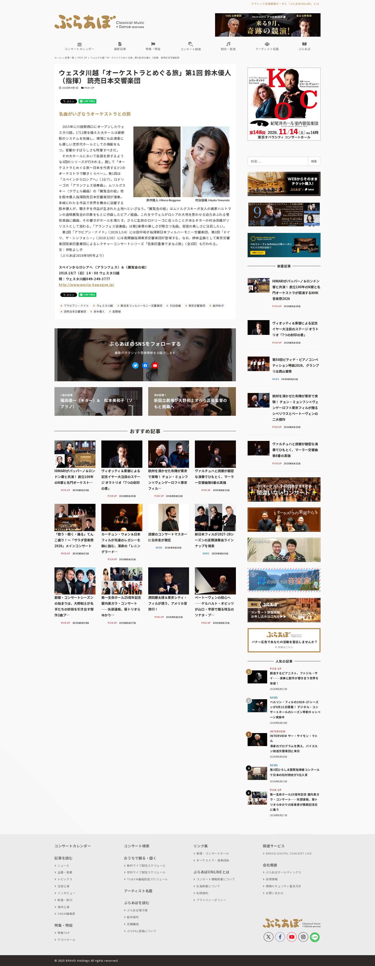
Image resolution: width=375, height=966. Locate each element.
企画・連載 (65, 872)
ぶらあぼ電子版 (137, 910)
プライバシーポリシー (211, 900)
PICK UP (89, 87)
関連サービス (274, 845)
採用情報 (272, 879)
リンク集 (200, 845)
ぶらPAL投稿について (141, 931)
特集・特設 (63, 925)
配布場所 (133, 917)
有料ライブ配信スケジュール (146, 872)
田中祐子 (218, 305)
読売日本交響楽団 (74, 311)
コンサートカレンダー (72, 845)
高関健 (116, 311)
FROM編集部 (66, 914)
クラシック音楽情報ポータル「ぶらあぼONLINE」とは (285, 3)
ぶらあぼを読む (136, 902)
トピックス (65, 879)
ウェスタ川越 (104, 305)
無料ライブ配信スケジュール (146, 865)
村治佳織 (175, 305)
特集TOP (64, 933)
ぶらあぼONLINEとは (211, 871)
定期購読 (133, 924)
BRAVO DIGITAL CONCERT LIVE (289, 853)
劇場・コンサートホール (212, 853)
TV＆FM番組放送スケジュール (147, 879)
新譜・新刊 (65, 900)
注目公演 (63, 886)
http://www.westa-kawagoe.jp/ (86, 284)
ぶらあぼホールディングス (283, 872)
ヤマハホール (66, 940)
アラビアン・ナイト (76, 305)
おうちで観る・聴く (140, 858)
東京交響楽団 (196, 305)
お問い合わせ (275, 893)
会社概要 (270, 865)
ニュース (63, 865)
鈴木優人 (99, 311)
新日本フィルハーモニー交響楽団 (141, 305)
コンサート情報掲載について (215, 879)
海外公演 (63, 907)
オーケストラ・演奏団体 (212, 860)
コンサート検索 (136, 845)
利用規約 (202, 893)
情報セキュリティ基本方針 (283, 886)
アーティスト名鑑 (138, 890)
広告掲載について (208, 886)
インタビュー (66, 893)
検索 (314, 161)
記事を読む (63, 858)
